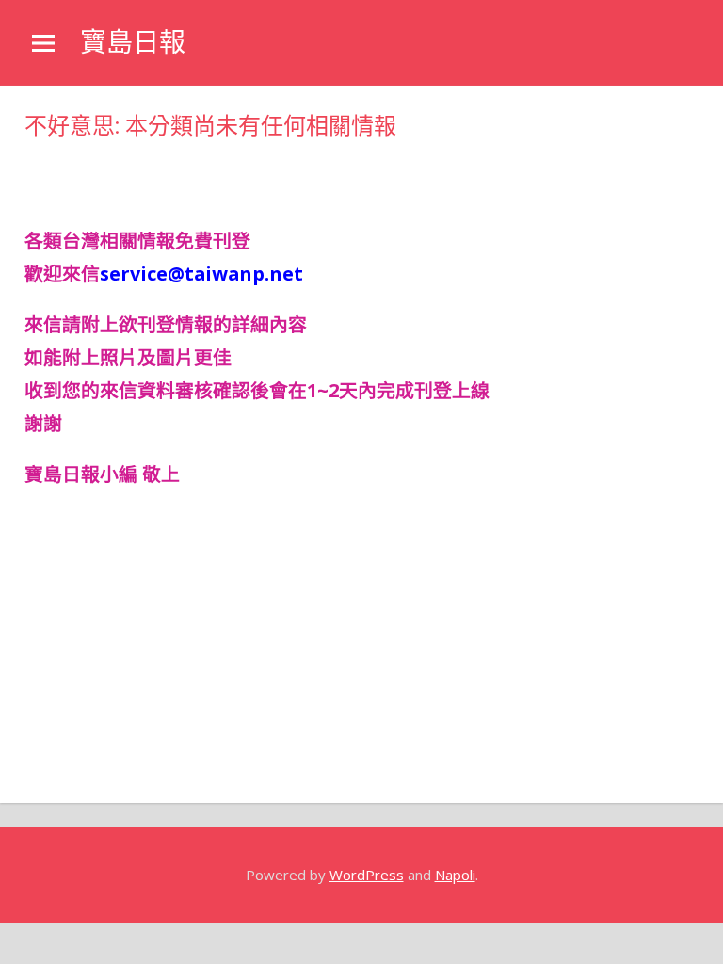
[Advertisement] (175, 169)
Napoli (455, 874)
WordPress (366, 874)
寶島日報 (132, 42)
